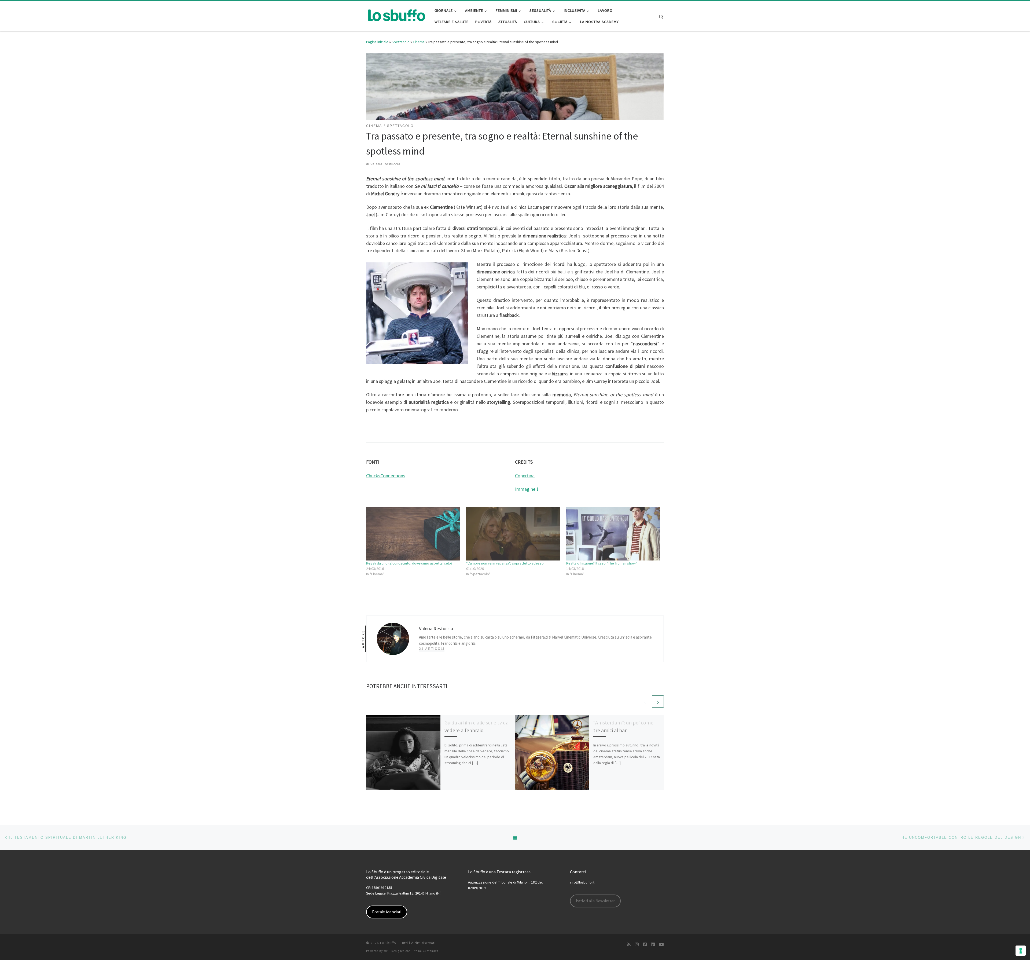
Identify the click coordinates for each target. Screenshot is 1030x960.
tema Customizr (426, 951)
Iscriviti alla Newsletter (595, 900)
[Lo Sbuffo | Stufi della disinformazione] (396, 15)
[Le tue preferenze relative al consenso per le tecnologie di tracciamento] (1021, 951)
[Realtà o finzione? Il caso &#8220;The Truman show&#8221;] (613, 533)
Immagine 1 (527, 489)
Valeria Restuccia (385, 164)
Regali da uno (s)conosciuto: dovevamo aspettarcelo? (409, 563)
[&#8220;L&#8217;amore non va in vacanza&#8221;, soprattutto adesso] (513, 533)
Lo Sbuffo (388, 943)
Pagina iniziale (377, 41)
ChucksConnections (385, 475)
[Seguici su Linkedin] (653, 944)
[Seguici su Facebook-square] (645, 944)
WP (386, 951)
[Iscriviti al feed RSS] (629, 944)
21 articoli (431, 649)
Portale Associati (386, 911)
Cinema (419, 41)
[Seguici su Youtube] (661, 944)
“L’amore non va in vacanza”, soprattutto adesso (505, 563)
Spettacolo (401, 41)
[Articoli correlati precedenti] (645, 701)
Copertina (525, 475)
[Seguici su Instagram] (637, 944)
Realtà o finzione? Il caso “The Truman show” (601, 563)
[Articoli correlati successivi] (658, 701)
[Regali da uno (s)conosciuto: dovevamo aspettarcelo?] (413, 533)
